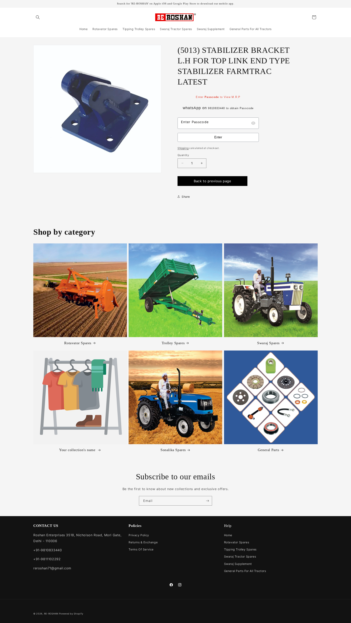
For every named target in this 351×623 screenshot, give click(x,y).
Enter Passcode (195, 122)
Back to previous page (212, 181)
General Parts (268, 450)
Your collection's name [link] (77, 450)
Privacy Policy (139, 535)
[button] (37, 17)
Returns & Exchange (143, 542)
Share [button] (186, 196)
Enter (218, 137)
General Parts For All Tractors (245, 571)
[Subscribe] (207, 501)
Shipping (183, 148)
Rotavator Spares (77, 343)
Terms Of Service (141, 549)
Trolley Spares (173, 343)
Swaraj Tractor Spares (240, 556)
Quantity (183, 155)
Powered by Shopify (71, 613)
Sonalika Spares (173, 450)
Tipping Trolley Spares (240, 549)
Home (228, 535)
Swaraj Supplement (238, 563)
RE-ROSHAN (51, 613)
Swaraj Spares (268, 343)
